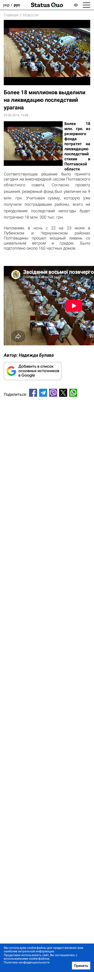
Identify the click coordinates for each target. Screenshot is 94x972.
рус (17, 5)
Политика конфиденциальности (27, 962)
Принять (81, 966)
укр (6, 5)
